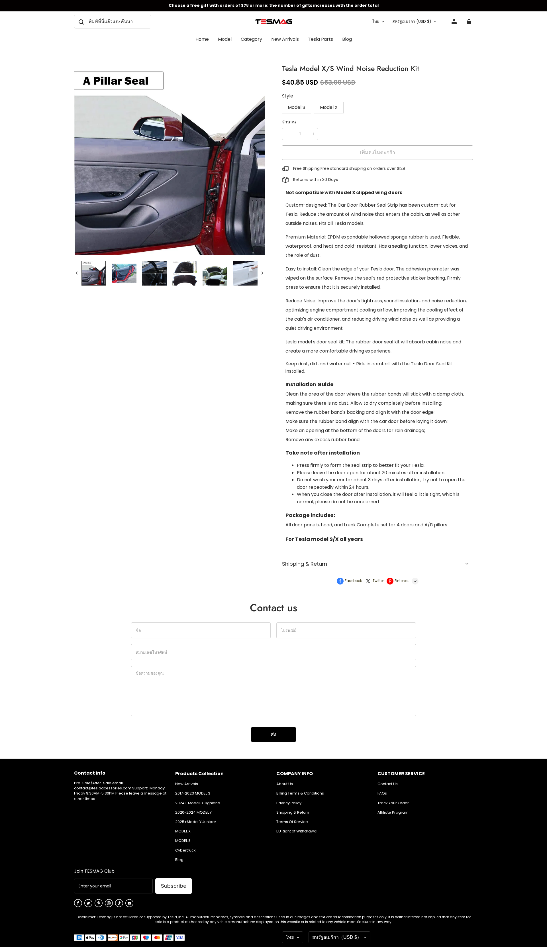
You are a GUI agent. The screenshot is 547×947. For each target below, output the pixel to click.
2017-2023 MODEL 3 (192, 793)
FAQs (382, 793)
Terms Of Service (292, 821)
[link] (225, 39)
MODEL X (183, 831)
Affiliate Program (393, 812)
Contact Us (387, 784)
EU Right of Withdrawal (296, 831)
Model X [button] (329, 107)
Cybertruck (185, 850)
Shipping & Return (292, 812)
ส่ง (273, 734)
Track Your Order (393, 803)
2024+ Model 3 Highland (197, 803)
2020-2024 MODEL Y (193, 812)
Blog (179, 859)
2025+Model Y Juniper (195, 821)
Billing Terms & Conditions (300, 793)
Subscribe (173, 885)
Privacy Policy (288, 803)
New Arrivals (186, 784)
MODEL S (183, 840)
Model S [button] (296, 107)
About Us (284, 784)
